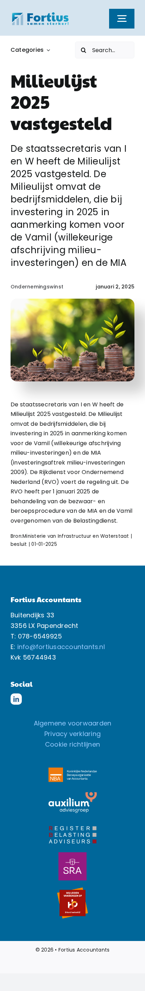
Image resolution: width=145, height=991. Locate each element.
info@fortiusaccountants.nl (61, 646)
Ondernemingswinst (37, 286)
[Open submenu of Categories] (47, 50)
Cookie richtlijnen (72, 744)
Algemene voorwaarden (73, 723)
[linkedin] (16, 699)
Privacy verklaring (72, 733)
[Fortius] (40, 14)
